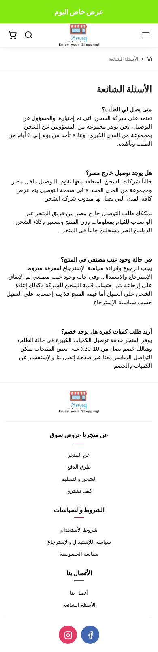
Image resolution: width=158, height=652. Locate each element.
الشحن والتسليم (79, 478)
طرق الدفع (79, 466)
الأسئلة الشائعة (79, 605)
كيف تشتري (79, 490)
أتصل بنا (79, 592)
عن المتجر (79, 454)
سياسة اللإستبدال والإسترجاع (79, 542)
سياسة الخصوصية (79, 553)
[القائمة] (146, 35)
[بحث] (28, 35)
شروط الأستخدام (79, 529)
